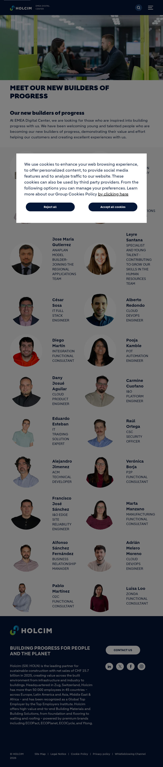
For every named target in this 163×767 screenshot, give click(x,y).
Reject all (50, 207)
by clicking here (113, 194)
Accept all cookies (112, 207)
